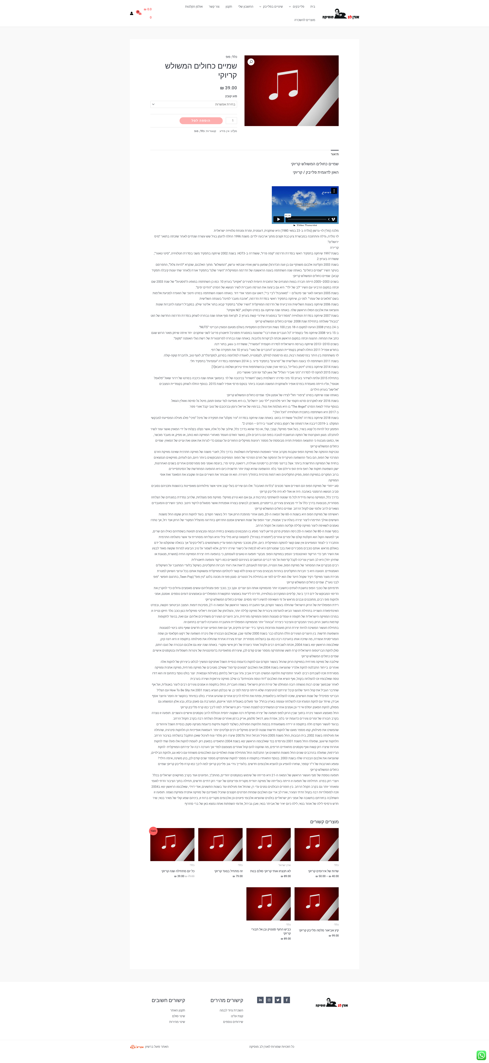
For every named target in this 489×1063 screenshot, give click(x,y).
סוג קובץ (231, 96)
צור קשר (214, 6)
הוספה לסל (201, 120)
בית (312, 6)
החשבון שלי (245, 6)
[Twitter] (278, 1000)
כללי (234, 57)
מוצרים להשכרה (304, 20)
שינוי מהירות (177, 1022)
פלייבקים (298, 6)
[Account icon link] (131, 13)
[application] (291, 6)
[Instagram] (269, 1000)
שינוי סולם (178, 1016)
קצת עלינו (237, 1016)
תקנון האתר (177, 1010)
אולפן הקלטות (194, 6)
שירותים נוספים (233, 1022)
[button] (251, 61)
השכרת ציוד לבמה (231, 1010)
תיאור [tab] (335, 154)
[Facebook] (286, 1000)
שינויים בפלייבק (273, 6)
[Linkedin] (260, 1000)
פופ (228, 57)
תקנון (229, 6)
